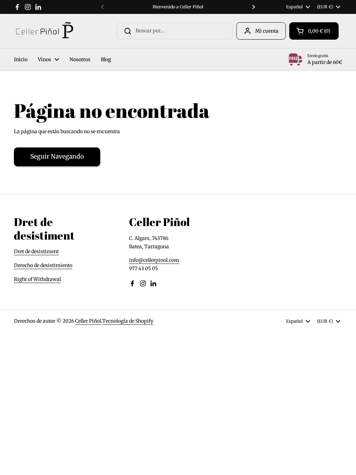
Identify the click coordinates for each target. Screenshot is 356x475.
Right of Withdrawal (37, 279)
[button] (314, 31)
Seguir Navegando (57, 156)
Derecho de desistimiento (43, 265)
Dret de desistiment (36, 251)
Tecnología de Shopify (127, 321)
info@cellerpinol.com (154, 260)
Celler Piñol (88, 321)
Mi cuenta (266, 31)
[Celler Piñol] (44, 31)
